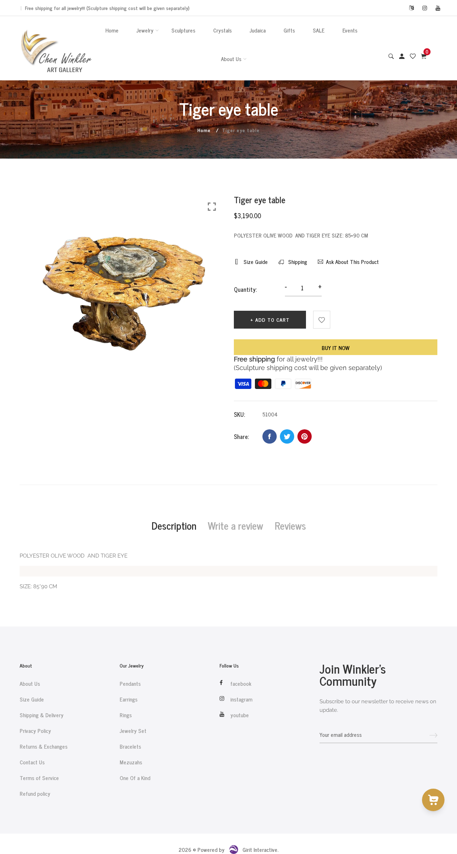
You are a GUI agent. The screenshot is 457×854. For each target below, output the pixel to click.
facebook (240, 683)
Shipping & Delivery (42, 715)
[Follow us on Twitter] (287, 436)
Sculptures (183, 30)
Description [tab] (173, 525)
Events (349, 30)
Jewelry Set (133, 730)
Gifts (289, 30)
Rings (126, 715)
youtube (239, 715)
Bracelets (130, 746)
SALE (319, 30)
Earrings (128, 699)
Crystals (222, 30)
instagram (241, 699)
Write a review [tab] (235, 525)
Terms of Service (39, 777)
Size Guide (255, 262)
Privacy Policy (35, 730)
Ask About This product (352, 262)
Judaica (258, 30)
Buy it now (336, 347)
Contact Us (32, 762)
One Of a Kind (135, 777)
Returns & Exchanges (43, 746)
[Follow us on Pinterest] (304, 436)
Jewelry (145, 30)
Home (112, 30)
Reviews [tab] (290, 525)
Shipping (297, 262)
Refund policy (35, 793)
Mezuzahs (131, 762)
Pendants (130, 683)
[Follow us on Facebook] (269, 436)
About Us (231, 58)
